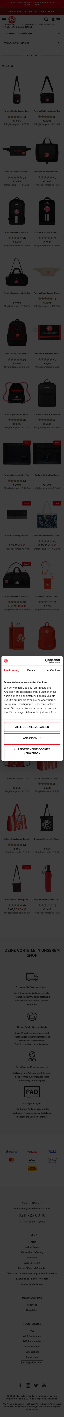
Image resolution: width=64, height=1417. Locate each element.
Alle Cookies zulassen (32, 727)
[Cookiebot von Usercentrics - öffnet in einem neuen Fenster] (45, 661)
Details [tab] (31, 670)
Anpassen (30, 738)
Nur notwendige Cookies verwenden (32, 751)
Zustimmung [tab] (11, 670)
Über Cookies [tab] (52, 670)
